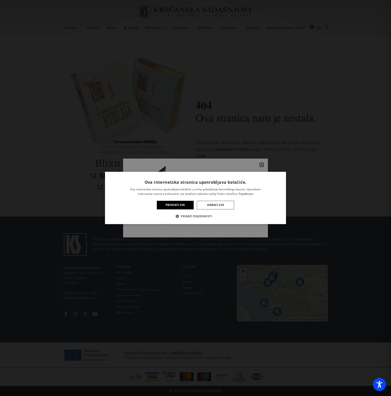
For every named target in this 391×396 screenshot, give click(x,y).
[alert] (195, 198)
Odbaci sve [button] (215, 205)
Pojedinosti (246, 194)
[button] (195, 216)
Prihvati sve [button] (175, 205)
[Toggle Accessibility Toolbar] (379, 384)
